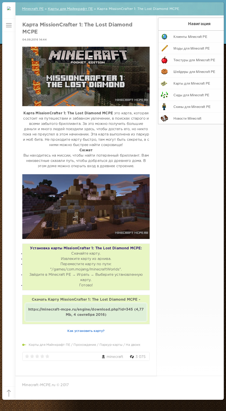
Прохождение (84, 345)
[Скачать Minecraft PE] (8, 12)
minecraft (115, 357)
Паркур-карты (111, 345)
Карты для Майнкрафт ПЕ (49, 345)
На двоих (133, 345)
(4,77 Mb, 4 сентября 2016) (86, 312)
